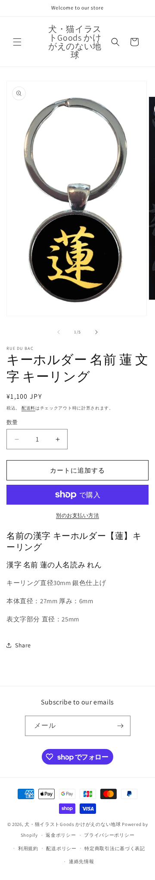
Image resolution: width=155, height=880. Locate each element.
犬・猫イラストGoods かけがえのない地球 (73, 824)
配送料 (28, 408)
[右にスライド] (96, 332)
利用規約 (28, 848)
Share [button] (23, 645)
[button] (17, 41)
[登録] (120, 726)
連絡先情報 (81, 861)
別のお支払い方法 (77, 515)
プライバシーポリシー (109, 835)
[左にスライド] (58, 332)
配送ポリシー (61, 848)
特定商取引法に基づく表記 (114, 848)
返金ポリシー (61, 835)
